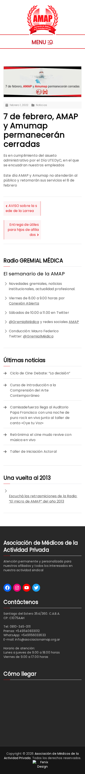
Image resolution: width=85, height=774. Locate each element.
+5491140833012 (27, 631)
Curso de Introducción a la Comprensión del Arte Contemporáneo (33, 390)
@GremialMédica (24, 321)
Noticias (41, 105)
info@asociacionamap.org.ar (37, 639)
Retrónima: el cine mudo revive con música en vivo (40, 437)
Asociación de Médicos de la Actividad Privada (41, 755)
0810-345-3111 (20, 626)
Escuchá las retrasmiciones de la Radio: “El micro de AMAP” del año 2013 (43, 499)
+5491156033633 (33, 635)
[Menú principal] (42, 41)
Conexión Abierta (24, 303)
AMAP (74, 321)
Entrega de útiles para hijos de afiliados (23, 229)
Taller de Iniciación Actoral (33, 451)
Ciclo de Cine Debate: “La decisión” (40, 373)
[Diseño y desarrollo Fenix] (42, 764)
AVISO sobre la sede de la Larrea (21, 208)
